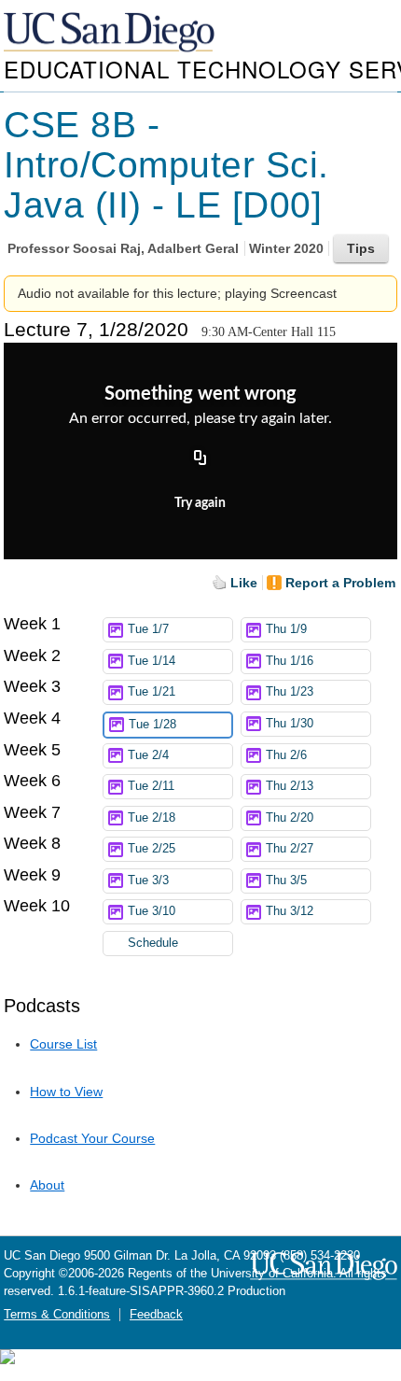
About (47, 1184)
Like (243, 582)
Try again (200, 503)
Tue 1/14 (151, 661)
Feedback (156, 1314)
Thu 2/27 (289, 848)
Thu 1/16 (289, 661)
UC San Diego (111, 33)
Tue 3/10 (151, 911)
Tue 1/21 (151, 691)
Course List (63, 1043)
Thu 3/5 (286, 880)
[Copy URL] (200, 458)
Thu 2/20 (289, 817)
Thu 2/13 (289, 786)
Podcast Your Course (92, 1138)
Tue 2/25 (151, 848)
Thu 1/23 (289, 691)
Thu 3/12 (289, 911)
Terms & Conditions (57, 1314)
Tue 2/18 (151, 817)
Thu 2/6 (286, 755)
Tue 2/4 (148, 755)
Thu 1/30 (289, 723)
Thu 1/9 (286, 629)
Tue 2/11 (151, 786)
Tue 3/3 (148, 880)
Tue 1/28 (152, 724)
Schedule (153, 943)
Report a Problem (340, 582)
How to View (66, 1091)
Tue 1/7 (148, 629)
